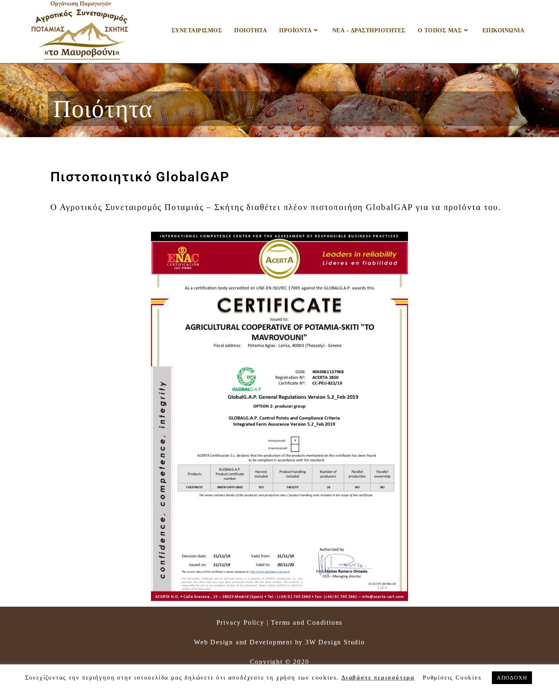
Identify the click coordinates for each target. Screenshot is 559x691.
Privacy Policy (240, 622)
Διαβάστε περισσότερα (378, 677)
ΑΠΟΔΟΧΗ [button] (512, 678)
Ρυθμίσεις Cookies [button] (452, 677)
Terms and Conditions (307, 622)
